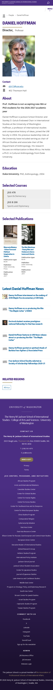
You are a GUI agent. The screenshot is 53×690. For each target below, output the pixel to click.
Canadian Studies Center (26, 489)
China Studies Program (26, 515)
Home (4, 16)
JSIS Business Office (27, 655)
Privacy (26, 466)
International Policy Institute (26, 557)
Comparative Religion (26, 519)
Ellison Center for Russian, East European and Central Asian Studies (26, 536)
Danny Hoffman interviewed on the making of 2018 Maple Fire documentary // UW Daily (28, 296)
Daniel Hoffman (23, 15)
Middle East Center (26, 583)
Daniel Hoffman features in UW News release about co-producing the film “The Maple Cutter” (27, 337)
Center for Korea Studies (26, 502)
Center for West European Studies (26, 510)
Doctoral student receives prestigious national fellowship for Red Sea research (26, 322)
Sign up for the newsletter (26, 644)
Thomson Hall (23, 441)
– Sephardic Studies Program (26, 604)
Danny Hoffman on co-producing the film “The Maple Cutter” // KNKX (26, 309)
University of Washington (26, 407)
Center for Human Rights (26, 498)
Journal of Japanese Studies (26, 574)
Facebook (26, 619)
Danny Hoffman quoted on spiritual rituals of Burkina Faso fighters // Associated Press (28, 349)
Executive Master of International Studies (26, 545)
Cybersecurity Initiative (26, 523)
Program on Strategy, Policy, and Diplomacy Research (26, 587)
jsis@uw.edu (27, 453)
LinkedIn (27, 628)
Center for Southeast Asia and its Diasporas (26, 506)
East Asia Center (26, 527)
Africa (7, 387)
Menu (50, 9)
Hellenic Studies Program (26, 553)
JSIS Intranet (26, 660)
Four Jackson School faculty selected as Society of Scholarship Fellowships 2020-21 (27, 362)
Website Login (26, 664)
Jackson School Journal (26, 562)
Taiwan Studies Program (26, 608)
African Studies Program (26, 481)
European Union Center (26, 540)
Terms (26, 470)
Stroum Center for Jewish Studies (26, 595)
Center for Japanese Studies (26, 570)
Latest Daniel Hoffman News (23, 288)
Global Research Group (26, 549)
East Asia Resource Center (26, 531)
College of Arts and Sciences (25, 419)
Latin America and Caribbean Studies (26, 578)
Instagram (26, 632)
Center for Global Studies (26, 494)
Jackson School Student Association (26, 566)
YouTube (26, 636)
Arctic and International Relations (26, 485)
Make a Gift (26, 459)
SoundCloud (26, 640)
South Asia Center (26, 591)
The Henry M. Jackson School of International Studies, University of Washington (20, 2)
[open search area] (48, 3)
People (11, 15)
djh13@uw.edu (16, 86)
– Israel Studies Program (26, 600)
